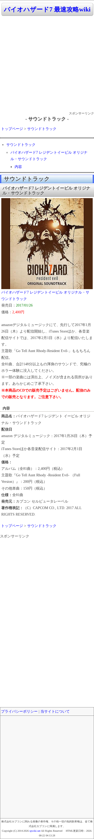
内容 (18, 167)
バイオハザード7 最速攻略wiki (47, 9)
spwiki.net (35, 830)
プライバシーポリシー (19, 711)
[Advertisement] (47, 64)
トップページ (12, 129)
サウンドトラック (41, 129)
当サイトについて (55, 711)
